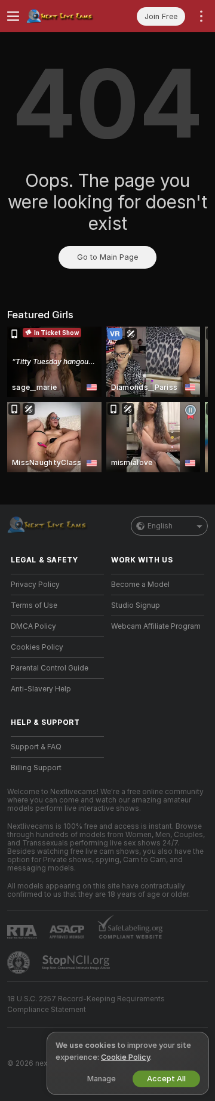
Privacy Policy (35, 584)
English (160, 526)
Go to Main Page (107, 257)
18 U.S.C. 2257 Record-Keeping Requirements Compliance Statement (86, 1004)
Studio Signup (135, 605)
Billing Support (36, 768)
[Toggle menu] (13, 16)
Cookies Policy (37, 647)
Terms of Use (34, 605)
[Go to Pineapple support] (19, 962)
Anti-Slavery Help (41, 689)
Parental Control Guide (49, 668)
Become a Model (140, 584)
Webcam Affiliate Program (156, 626)
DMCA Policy (33, 626)
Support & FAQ (36, 747)
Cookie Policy (125, 1057)
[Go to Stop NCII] (77, 962)
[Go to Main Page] (67, 16)
